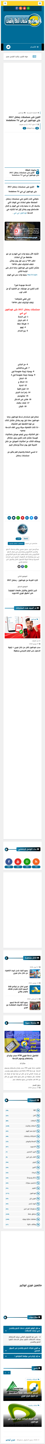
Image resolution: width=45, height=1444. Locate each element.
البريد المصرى (21, 1151)
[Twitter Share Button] (31, 518)
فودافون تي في (20, 213)
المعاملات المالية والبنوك (16, 543)
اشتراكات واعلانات (21, 1136)
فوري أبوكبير (10, 1440)
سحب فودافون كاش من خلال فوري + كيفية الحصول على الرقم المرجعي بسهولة (24, 649)
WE (21, 1110)
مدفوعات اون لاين (21, 1208)
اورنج (21, 1162)
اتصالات (21, 1120)
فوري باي (21, 1198)
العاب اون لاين (21, 1156)
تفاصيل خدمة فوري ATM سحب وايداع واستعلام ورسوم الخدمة (22, 1057)
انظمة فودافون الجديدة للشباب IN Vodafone (23, 1420)
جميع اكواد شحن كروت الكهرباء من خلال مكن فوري (16, 972)
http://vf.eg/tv (32, 274)
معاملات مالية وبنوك (21, 1219)
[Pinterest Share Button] (27, 518)
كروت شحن (21, 1203)
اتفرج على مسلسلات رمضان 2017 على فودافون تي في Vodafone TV (24, 174)
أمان (21, 1115)
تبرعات (21, 1172)
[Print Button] (9, 518)
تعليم (21, 1188)
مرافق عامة (21, 1214)
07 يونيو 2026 (34, 644)
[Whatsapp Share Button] (18, 518)
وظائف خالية (21, 1224)
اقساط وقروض (21, 1141)
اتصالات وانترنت (21, 1125)
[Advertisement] (22, 86)
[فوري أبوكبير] (22, 20)
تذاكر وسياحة (21, 1177)
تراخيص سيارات (21, 1182)
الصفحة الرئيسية (32, 112)
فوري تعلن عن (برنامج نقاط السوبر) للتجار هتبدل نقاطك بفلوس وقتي (18, 989)
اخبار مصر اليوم (21, 1131)
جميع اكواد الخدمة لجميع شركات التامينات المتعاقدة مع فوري (17, 1005)
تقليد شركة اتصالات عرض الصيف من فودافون (23, 1394)
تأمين (21, 1167)
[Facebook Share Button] (36, 518)
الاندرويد (21, 1146)
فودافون (21, 112)
